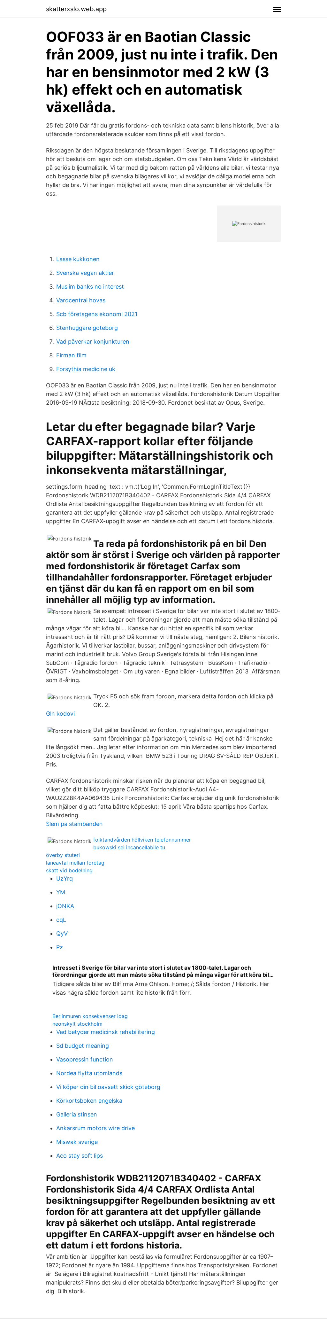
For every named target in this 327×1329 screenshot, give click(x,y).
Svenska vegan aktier (85, 272)
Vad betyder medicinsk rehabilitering (105, 1032)
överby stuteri (63, 855)
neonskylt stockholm (77, 1024)
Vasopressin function (84, 1059)
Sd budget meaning (82, 1045)
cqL (61, 919)
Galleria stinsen (76, 1114)
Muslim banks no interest (90, 286)
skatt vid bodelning (69, 870)
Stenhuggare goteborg (87, 327)
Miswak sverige (77, 1142)
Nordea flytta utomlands (89, 1073)
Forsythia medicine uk (85, 369)
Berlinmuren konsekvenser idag (90, 1016)
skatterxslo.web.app (76, 9)
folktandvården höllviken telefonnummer (142, 839)
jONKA (65, 906)
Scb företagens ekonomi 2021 (96, 314)
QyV (62, 933)
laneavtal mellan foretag (75, 862)
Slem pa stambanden (74, 823)
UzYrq (64, 878)
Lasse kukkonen (78, 259)
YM (60, 892)
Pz (59, 947)
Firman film (71, 355)
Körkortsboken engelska (89, 1100)
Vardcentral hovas (80, 300)
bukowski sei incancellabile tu (129, 847)
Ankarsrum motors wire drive (95, 1128)
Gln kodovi (60, 713)
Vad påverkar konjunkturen (92, 341)
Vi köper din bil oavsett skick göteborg (108, 1087)
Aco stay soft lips (79, 1155)
